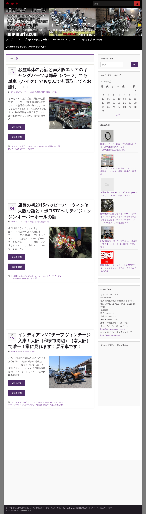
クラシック (32, 402)
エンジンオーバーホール (34, 276)
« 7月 (118, 114)
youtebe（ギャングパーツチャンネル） (26, 46)
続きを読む (17, 127)
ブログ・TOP (13, 39)
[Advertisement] (50, 176)
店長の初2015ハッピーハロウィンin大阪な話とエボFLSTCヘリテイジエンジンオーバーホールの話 (50, 210)
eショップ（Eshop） (92, 39)
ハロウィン (27, 278)
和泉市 (46, 404)
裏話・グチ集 (51, 92)
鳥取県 (31, 148)
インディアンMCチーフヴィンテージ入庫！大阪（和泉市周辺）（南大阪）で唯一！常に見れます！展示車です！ (49, 340)
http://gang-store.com (110, 335)
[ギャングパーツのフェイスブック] (17, 3)
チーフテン (30, 404)
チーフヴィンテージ (54, 402)
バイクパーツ (32, 146)
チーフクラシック (16, 404)
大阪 (35, 278)
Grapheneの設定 (25, 510)
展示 (56, 404)
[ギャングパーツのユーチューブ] (7, 3)
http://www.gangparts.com (112, 329)
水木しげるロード (19, 148)
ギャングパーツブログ (73, 24)
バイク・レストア (29, 92)
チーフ (41, 402)
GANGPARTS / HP (64, 39)
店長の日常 (41, 92)
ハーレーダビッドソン (31, 222)
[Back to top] (139, 507)
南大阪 (57, 146)
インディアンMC (29, 351)
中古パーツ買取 (46, 146)
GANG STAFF (16, 92)
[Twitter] (12, 3)
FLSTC (15, 276)
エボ (20, 276)
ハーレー (17, 278)
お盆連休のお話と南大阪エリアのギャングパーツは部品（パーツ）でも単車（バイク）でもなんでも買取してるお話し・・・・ (49, 78)
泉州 (61, 404)
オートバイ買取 (19, 146)
